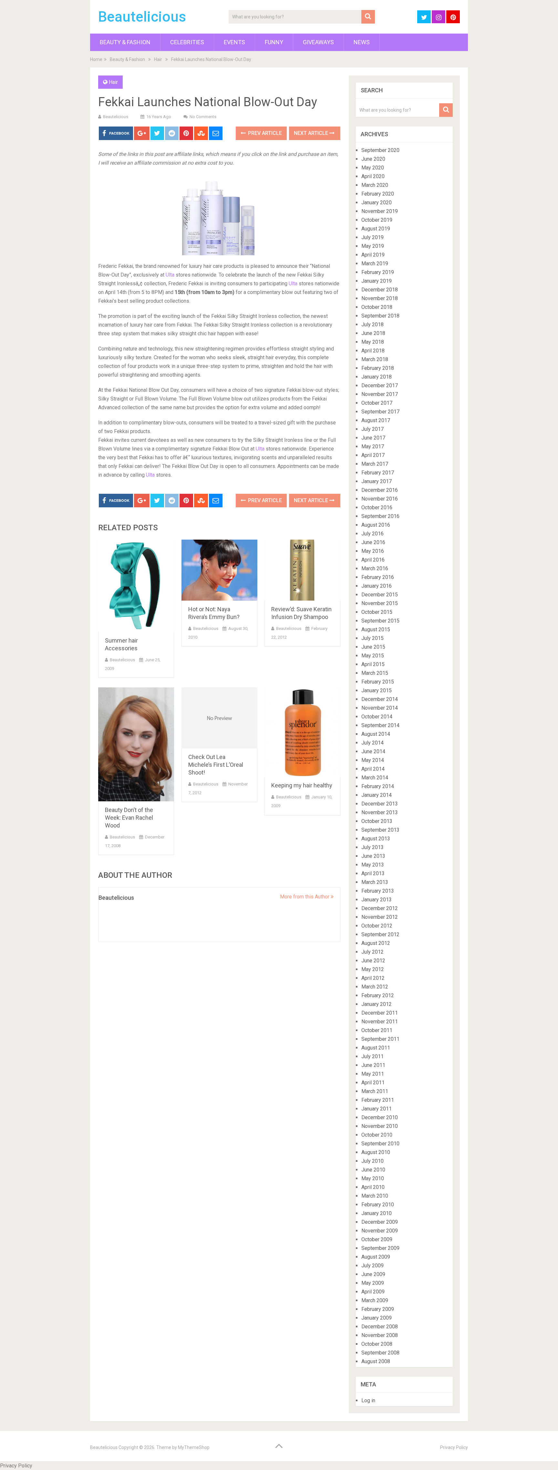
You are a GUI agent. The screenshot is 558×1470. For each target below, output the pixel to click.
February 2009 (377, 1309)
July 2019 (372, 237)
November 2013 (379, 812)
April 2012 (373, 978)
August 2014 (375, 734)
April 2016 (373, 560)
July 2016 (372, 534)
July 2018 (372, 324)
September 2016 (380, 516)
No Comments (203, 116)
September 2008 (380, 1353)
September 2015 (380, 621)
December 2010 (379, 1117)
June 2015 (373, 647)
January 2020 (376, 202)
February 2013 (377, 891)
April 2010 (373, 1187)
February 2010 (377, 1204)
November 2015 (379, 603)
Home (96, 59)
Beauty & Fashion (125, 42)
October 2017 (376, 403)
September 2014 (380, 725)
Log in (368, 1400)
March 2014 (374, 778)
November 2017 (379, 394)
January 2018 (376, 377)
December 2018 (379, 290)
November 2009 (379, 1231)
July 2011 (372, 1056)
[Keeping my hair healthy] (302, 732)
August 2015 (375, 629)
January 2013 (376, 900)
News (362, 42)
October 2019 (376, 220)
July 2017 (372, 429)
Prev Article (264, 133)
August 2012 (375, 943)
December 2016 (379, 490)
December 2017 (379, 385)
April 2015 (373, 664)
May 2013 (372, 865)
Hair (158, 59)
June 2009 (373, 1274)
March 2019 (374, 263)
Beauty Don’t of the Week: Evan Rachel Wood (129, 817)
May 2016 (372, 551)
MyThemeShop (194, 1447)
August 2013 (375, 839)
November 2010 (379, 1126)
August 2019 (375, 229)
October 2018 (376, 307)
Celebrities (187, 42)
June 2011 (373, 1065)
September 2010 (380, 1144)
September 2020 (380, 150)
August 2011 (375, 1048)
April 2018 (373, 351)
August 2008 (375, 1361)
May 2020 (372, 168)
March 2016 (374, 568)
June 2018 (373, 333)
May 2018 (372, 342)
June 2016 (373, 542)
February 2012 (377, 995)
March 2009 (374, 1300)
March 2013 (374, 882)
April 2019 (373, 255)
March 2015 (374, 673)
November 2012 (379, 917)
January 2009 (376, 1318)
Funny (274, 42)
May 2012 (372, 969)
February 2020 (377, 194)
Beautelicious (142, 17)
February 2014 (377, 786)
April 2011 (373, 1083)
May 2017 (372, 446)
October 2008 (376, 1344)
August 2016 (375, 525)
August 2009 (375, 1257)
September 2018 (380, 316)
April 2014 (373, 769)
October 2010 (376, 1135)
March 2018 (374, 359)
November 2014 (379, 708)
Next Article (311, 133)
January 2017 (376, 481)
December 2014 (379, 699)
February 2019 (377, 272)
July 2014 (372, 743)
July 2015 (372, 638)
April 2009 (373, 1292)
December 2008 (379, 1326)
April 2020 (373, 176)
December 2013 (379, 804)
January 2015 (376, 690)
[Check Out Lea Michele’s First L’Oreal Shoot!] (219, 717)
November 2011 (379, 1022)
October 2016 (376, 507)
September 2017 (380, 412)
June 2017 (373, 438)
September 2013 (380, 830)
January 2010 (376, 1213)
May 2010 (372, 1178)
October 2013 (376, 821)
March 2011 (374, 1091)
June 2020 (373, 159)
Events (234, 42)
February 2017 (377, 473)
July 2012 (372, 952)
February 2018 (377, 368)
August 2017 (375, 420)
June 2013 (373, 856)
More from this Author (305, 897)
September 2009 (380, 1248)
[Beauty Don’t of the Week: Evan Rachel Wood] (136, 744)
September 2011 (380, 1039)
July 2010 (372, 1161)
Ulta (170, 275)
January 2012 (376, 1004)
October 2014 (376, 717)
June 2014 (373, 751)
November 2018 (379, 298)
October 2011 (376, 1030)
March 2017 (374, 464)
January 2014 (376, 795)
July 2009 (372, 1265)
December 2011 (379, 1013)
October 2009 (376, 1239)
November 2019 (379, 211)
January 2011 (376, 1109)
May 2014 (372, 760)
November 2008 (379, 1335)
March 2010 (374, 1196)
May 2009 (372, 1283)
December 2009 (379, 1222)
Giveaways (318, 42)
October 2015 (376, 612)
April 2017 (373, 455)
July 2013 (372, 847)
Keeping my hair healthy (301, 785)
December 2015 (379, 595)
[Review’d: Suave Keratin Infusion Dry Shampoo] (302, 570)
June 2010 (373, 1170)
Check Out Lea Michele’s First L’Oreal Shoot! (215, 765)
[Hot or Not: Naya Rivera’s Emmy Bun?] (219, 570)
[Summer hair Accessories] (136, 586)
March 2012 (374, 987)
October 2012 (376, 926)
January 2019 (376, 281)
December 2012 (379, 908)
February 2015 (377, 682)
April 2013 (373, 873)
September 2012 (380, 934)
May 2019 (372, 246)
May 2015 (372, 656)
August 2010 (375, 1152)
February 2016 (377, 577)
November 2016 (379, 499)
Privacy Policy (454, 1447)
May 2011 (372, 1074)
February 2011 (377, 1100)
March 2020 (374, 185)
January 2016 (376, 586)
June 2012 (373, 961)
